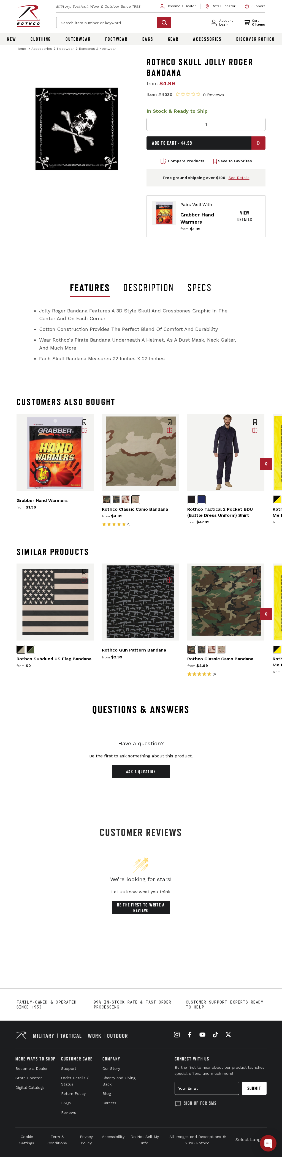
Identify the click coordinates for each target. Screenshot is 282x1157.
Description (148, 287)
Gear (173, 39)
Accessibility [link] (113, 1136)
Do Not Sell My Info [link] (145, 1139)
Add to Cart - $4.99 (172, 143)
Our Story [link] (111, 1068)
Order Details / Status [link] (74, 1081)
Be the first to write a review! (141, 907)
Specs (199, 287)
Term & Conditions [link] (57, 1139)
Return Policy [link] (73, 1093)
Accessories (207, 39)
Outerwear (78, 39)
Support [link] (68, 1068)
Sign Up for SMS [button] (200, 1103)
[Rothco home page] (28, 16)
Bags (148, 39)
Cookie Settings (26, 1139)
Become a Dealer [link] (31, 1068)
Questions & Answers (141, 709)
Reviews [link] (68, 1112)
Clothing (41, 39)
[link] (177, 6)
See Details (239, 177)
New (11, 39)
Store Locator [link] (28, 1078)
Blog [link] (106, 1093)
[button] (84, 422)
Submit (254, 1088)
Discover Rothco (255, 39)
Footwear (116, 39)
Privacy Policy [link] (86, 1139)
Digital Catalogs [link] (30, 1087)
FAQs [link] (66, 1103)
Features (90, 287)
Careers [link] (109, 1103)
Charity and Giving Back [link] (118, 1081)
